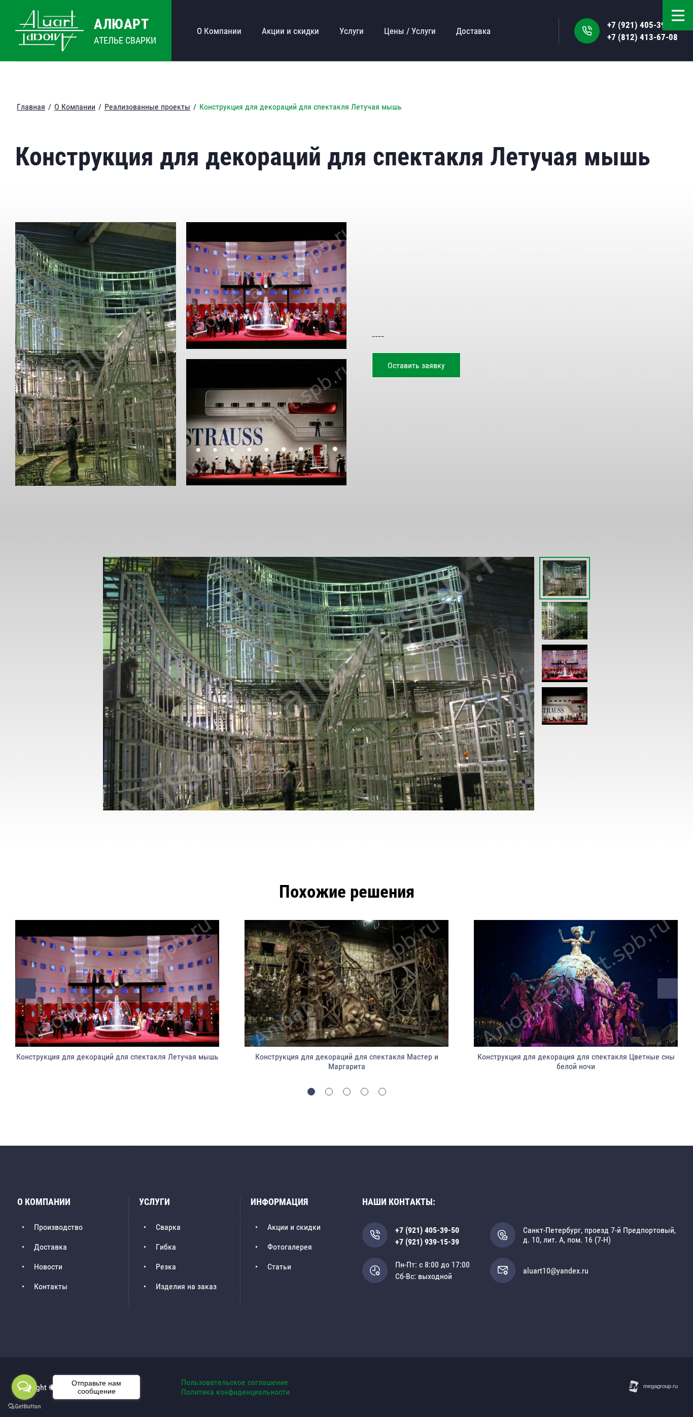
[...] (535, 30)
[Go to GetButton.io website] (24, 1406)
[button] (416, 365)
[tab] (311, 1091)
